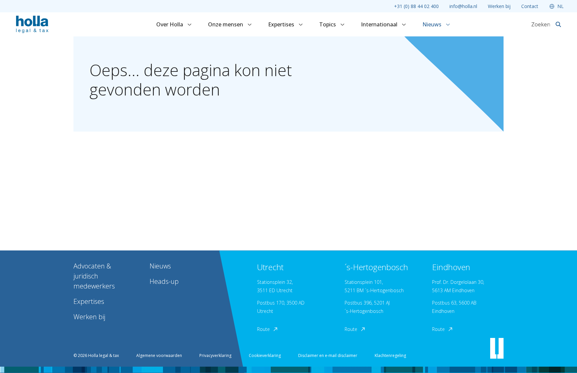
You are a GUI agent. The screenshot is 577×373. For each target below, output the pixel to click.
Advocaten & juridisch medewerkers (94, 276)
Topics (328, 24)
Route (263, 329)
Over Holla (170, 24)
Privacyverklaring (215, 355)
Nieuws (432, 24)
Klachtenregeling (390, 355)
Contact (529, 6)
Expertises (282, 24)
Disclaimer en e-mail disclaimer (327, 355)
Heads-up (164, 281)
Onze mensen (226, 24)
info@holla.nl (463, 6)
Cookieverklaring (265, 355)
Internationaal (380, 24)
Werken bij (499, 6)
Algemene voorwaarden (159, 355)
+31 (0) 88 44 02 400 (416, 6)
